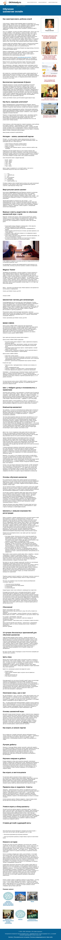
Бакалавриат (43, 2)
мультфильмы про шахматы (24, 57)
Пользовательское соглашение (21, 937)
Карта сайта (50, 937)
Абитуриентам (52, 2)
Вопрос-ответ (21, 6)
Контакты (10, 937)
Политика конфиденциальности (38, 937)
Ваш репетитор (32, 2)
